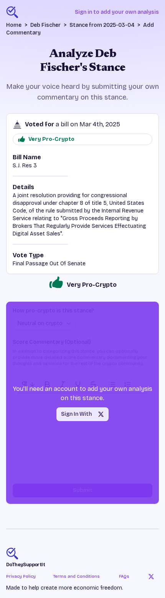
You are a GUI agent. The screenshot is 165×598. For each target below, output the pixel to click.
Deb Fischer (45, 25)
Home (13, 25)
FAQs (124, 576)
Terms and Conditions (76, 576)
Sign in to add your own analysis (117, 12)
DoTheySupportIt (25, 564)
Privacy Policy (21, 576)
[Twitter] (151, 576)
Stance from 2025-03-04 (101, 25)
